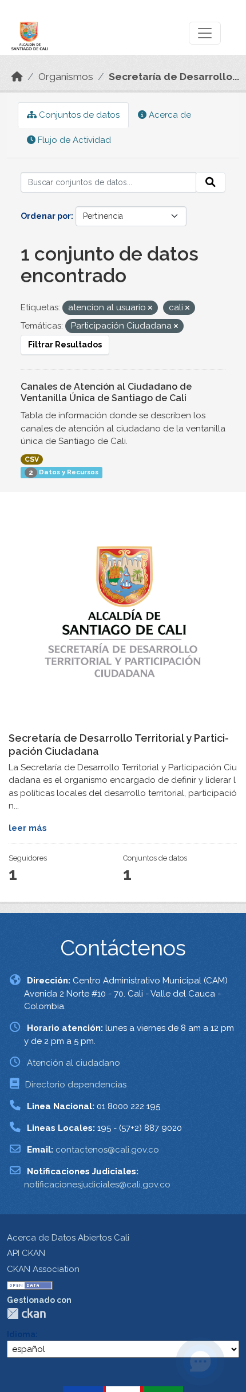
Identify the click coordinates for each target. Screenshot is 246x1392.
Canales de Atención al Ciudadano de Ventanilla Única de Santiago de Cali (106, 392)
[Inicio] (17, 76)
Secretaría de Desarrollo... (174, 76)
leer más (28, 828)
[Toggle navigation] (205, 33)
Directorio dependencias (75, 1084)
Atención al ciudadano (73, 1063)
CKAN (26, 1313)
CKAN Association (43, 1269)
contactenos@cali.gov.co (107, 1150)
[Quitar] (150, 308)
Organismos (65, 76)
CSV (32, 459)
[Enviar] (210, 182)
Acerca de (168, 115)
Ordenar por (46, 216)
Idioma (21, 1334)
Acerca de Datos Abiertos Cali (68, 1238)
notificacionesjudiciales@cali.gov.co (97, 1184)
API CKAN (26, 1253)
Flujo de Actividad (73, 140)
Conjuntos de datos (78, 115)
